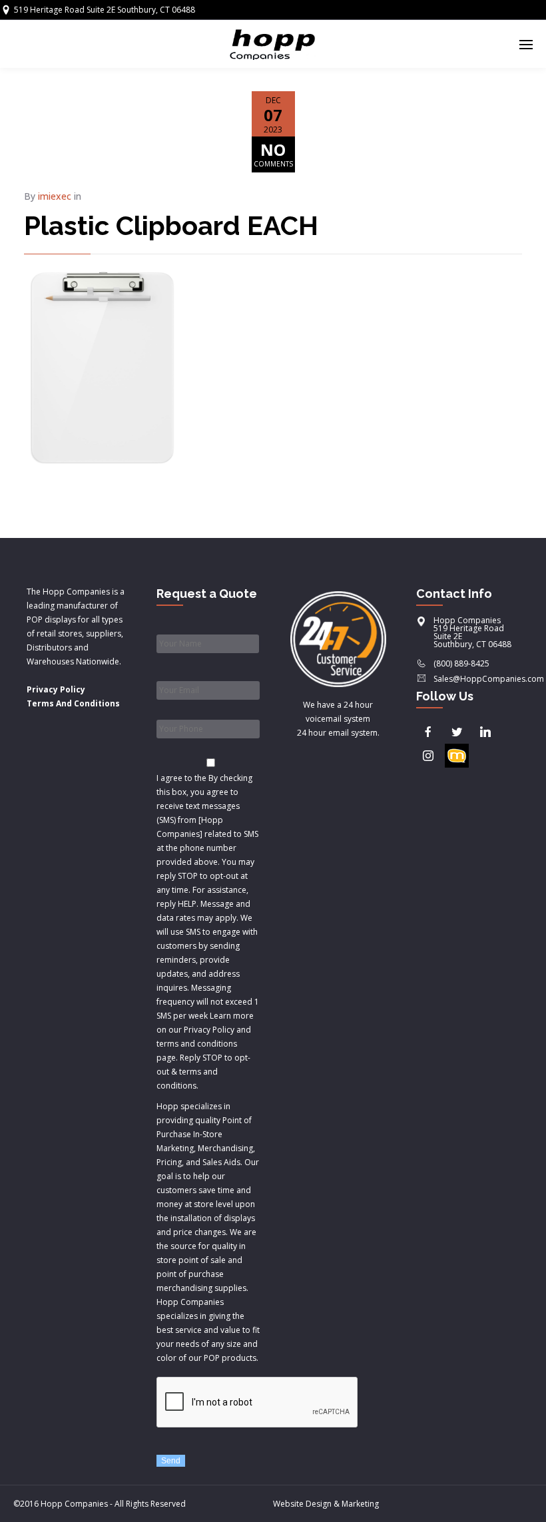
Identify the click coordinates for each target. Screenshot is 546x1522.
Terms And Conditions (73, 703)
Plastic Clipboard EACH (171, 225)
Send (170, 1460)
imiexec (54, 196)
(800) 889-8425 (461, 663)
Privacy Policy (56, 689)
